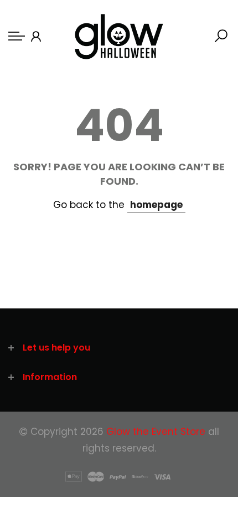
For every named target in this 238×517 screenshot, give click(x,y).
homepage (156, 204)
